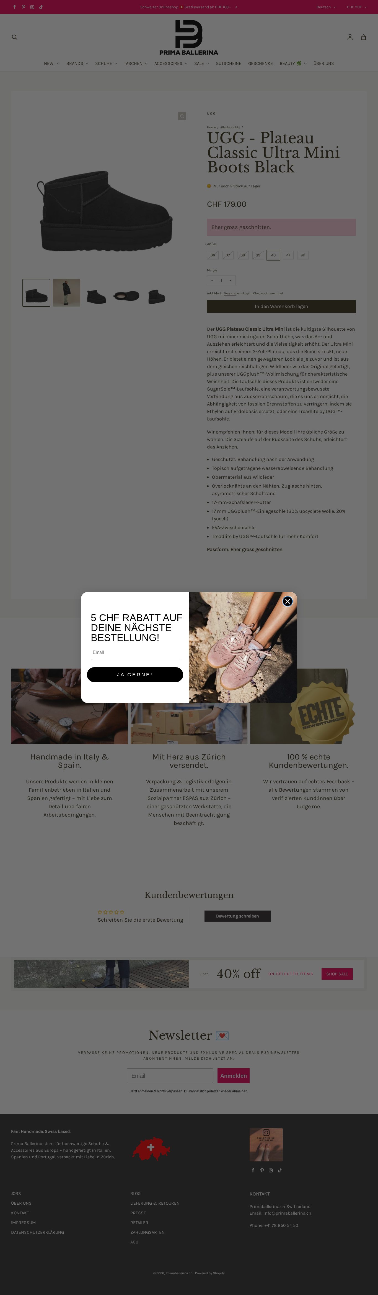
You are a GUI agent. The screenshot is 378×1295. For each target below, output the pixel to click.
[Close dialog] (287, 601)
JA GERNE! (135, 674)
